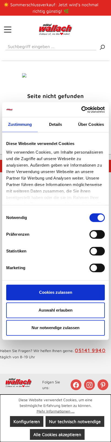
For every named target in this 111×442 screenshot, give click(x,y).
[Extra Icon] (103, 384)
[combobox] (50, 45)
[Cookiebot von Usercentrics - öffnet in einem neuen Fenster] (81, 109)
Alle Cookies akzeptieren (57, 434)
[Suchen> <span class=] (102, 47)
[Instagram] (90, 384)
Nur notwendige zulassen (55, 327)
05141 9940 (90, 350)
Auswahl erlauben (55, 310)
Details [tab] (55, 124)
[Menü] (7, 29)
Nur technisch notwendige (75, 421)
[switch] (97, 234)
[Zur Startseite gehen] (55, 29)
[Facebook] (76, 384)
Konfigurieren (26, 421)
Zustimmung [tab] (20, 124)
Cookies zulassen (55, 292)
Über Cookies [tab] (91, 124)
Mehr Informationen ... (56, 411)
